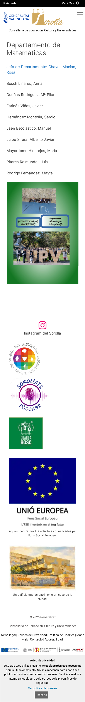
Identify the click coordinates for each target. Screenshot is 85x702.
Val (64, 3)
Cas (71, 3)
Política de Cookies (62, 635)
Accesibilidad (54, 639)
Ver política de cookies (42, 688)
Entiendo (41, 695)
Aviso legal (8, 635)
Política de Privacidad (32, 635)
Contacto (36, 639)
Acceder (12, 3)
